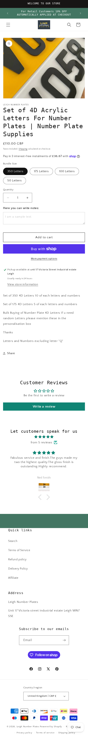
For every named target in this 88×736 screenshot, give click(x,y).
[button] (8, 24)
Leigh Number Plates (28, 726)
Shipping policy (66, 733)
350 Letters (15, 171)
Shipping (23, 149)
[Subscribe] (64, 640)
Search (13, 541)
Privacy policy (24, 733)
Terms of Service (19, 550)
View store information (22, 284)
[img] (44, 437)
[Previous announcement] (7, 13)
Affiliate (13, 578)
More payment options (44, 258)
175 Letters (41, 171)
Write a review (44, 406)
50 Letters (14, 180)
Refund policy (17, 559)
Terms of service (45, 733)
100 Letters (67, 171)
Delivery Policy (18, 568)
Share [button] (11, 353)
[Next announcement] (80, 13)
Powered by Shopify (51, 726)
